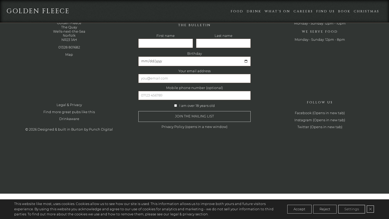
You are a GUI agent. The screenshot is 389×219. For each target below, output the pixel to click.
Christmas (366, 11)
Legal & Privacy (69, 105)
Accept (299, 209)
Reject (325, 209)
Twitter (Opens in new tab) (319, 127)
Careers (303, 11)
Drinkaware (69, 119)
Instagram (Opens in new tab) (319, 120)
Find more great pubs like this (69, 112)
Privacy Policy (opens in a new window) (194, 127)
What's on (277, 11)
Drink (254, 11)
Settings (351, 209)
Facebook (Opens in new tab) (320, 113)
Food (237, 11)
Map (69, 55)
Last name (223, 36)
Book (344, 11)
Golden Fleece (38, 11)
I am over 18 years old (196, 106)
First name (165, 36)
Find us (325, 11)
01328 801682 (69, 47)
